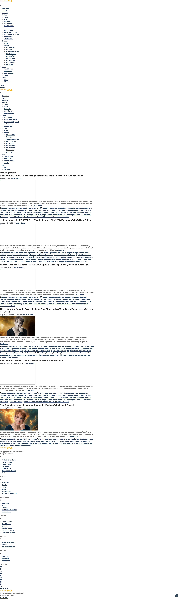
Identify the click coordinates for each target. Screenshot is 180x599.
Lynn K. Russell (29, 351)
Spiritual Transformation (16, 261)
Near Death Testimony (78, 302)
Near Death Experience (17, 215)
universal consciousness (46, 261)
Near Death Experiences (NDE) (30, 208)
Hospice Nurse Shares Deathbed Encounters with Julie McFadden (31, 360)
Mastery (5, 13)
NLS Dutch (9, 65)
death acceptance (17, 210)
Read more (38, 206)
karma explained (60, 255)
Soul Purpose (38, 259)
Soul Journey (17, 304)
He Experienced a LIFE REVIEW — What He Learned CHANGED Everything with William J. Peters (46, 220)
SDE (12, 259)
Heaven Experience (46, 255)
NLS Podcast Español (11, 34)
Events (6, 75)
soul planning (5, 355)
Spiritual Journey (30, 217)
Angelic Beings (72, 253)
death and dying (31, 210)
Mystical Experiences (83, 255)
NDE (6, 215)
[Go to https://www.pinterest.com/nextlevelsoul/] (90, 582)
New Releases (9, 26)
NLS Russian (10, 63)
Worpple (14, 357)
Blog (3, 208)
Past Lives (88, 257)
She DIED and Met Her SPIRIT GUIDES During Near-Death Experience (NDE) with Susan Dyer (44, 265)
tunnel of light (31, 261)
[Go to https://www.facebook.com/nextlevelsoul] (90, 573)
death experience (28, 299)
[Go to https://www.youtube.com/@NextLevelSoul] (90, 567)
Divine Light (34, 255)
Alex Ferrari (62, 253)
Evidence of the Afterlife (43, 299)
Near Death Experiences (29, 257)
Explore (4, 41)
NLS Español (10, 56)
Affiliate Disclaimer (9, 460)
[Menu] (0, 5)
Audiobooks (8, 37)
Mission (4, 544)
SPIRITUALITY (82, 355)
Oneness (49, 353)
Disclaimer (6, 466)
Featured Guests (8, 530)
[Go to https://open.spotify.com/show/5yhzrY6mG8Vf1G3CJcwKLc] (90, 569)
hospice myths (9, 213)
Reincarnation (5, 259)
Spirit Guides (27, 304)
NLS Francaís (10, 60)
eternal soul (76, 349)
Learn (4, 67)
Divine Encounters (10, 32)
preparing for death (73, 215)
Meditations (8, 39)
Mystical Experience (13, 302)
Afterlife (45, 297)
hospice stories (66, 213)
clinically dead (5, 299)
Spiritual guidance (55, 304)
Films (6, 17)
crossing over (5, 210)
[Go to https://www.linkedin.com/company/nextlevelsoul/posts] (90, 578)
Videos (6, 45)
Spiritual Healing (65, 259)
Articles (6, 43)
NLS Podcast (8, 30)
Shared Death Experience (23, 259)
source (13, 355)
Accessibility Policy (9, 471)
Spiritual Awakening (16, 217)
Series (6, 19)
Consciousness (85, 208)
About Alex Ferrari (8, 542)
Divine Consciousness (64, 349)
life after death (73, 299)
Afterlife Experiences (50, 208)
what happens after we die (65, 261)
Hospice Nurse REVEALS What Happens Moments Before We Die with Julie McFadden (41, 176)
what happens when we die (59, 217)
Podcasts (7, 21)
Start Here (5, 9)
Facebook (5, 558)
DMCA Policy (6, 464)
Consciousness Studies (46, 349)
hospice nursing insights (51, 213)
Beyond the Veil (63, 208)
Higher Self (89, 349)
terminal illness (43, 217)
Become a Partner (8, 547)
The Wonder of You (17, 446)
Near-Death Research (26, 353)
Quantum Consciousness (70, 353)
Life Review (71, 255)
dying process (56, 210)
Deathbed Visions (44, 210)
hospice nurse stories (34, 213)
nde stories (39, 302)
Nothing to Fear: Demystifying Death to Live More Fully (45, 215)
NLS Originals (8, 24)
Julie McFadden (78, 213)
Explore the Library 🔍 (9, 494)
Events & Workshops (9, 510)
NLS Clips (9, 50)
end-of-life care (68, 210)
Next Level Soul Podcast (58, 257)
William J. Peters (81, 261)
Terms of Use (6, 469)
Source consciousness (24, 355)
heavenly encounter (60, 299)
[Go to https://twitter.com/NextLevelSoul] (90, 584)
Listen (4, 28)
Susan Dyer (79, 304)
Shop (4, 78)
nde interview (29, 302)
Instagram (6, 561)
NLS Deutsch (10, 58)
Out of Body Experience (76, 257)
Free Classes (8, 69)
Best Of (4, 526)
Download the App (8, 532)
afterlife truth (70, 297)
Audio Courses (9, 73)
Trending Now (7, 522)
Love (21, 351)
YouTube (5, 556)
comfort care (75, 208)
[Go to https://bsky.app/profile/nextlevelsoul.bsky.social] (90, 580)
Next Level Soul (44, 257)
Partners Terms (7, 473)
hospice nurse (21, 213)
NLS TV (4, 11)
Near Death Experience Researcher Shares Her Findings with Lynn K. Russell (37, 405)
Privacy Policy (7, 462)
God (83, 349)
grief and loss (79, 210)
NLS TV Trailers (11, 54)
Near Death (48, 302)
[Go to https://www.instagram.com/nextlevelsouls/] (90, 571)
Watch (4, 15)
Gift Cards (7, 82)
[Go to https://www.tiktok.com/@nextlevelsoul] (90, 575)
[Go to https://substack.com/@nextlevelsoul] (90, 586)
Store (6, 80)
